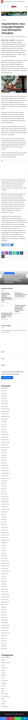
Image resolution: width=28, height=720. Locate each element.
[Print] (3, 256)
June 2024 (3, 455)
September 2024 (5, 447)
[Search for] (26, 7)
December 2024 (5, 439)
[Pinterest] (6, 253)
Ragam (2, 691)
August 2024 (4, 450)
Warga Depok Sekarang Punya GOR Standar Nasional (21, 294)
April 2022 (3, 522)
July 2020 (3, 576)
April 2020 (3, 584)
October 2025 (4, 414)
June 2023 (3, 486)
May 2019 (3, 612)
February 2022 (4, 527)
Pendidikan (4, 683)
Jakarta (3, 665)
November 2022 (5, 504)
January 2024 (4, 468)
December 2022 (5, 501)
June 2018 (3, 640)
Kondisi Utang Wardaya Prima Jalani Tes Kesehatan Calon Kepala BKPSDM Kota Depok (7, 296)
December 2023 (5, 470)
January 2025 (4, 437)
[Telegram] (17, 253)
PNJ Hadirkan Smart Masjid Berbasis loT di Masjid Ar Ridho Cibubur (7, 315)
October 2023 (4, 475)
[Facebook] (3, 253)
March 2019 (4, 617)
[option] (14, 276)
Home (4, 20)
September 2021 (5, 540)
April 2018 (3, 645)
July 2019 (3, 607)
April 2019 (3, 615)
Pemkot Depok (4, 680)
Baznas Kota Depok (5, 657)
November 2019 (5, 596)
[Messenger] (10, 253)
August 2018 (4, 635)
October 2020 (4, 568)
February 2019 (4, 620)
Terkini (2, 698)
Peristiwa (3, 685)
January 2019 (4, 622)
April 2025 (3, 429)
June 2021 (3, 548)
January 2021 (4, 560)
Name (3, 351)
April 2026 (3, 398)
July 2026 (3, 390)
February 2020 (4, 589)
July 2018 (3, 638)
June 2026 (3, 393)
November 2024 (5, 442)
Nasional (3, 670)
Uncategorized (4, 706)
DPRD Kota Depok (5, 662)
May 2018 (3, 643)
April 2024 (3, 460)
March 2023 (4, 493)
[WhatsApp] (14, 253)
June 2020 (3, 578)
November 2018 (5, 627)
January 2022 (4, 529)
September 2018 (5, 633)
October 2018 (4, 630)
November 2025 (5, 411)
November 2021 (5, 535)
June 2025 (3, 424)
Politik (2, 688)
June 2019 (3, 609)
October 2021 (4, 537)
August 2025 (4, 419)
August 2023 (4, 481)
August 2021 (4, 542)
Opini (2, 678)
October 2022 (4, 506)
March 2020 (4, 586)
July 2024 (3, 452)
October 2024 (4, 444)
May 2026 (3, 395)
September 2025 (5, 416)
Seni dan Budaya (5, 696)
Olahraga (3, 675)
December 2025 (5, 408)
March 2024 (4, 462)
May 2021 (3, 550)
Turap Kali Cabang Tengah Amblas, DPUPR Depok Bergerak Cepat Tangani (20, 308)
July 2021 (3, 545)
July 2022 (3, 514)
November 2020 (5, 566)
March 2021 (4, 555)
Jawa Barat (7, 274)
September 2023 (5, 478)
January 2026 (4, 406)
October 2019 (4, 599)
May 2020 (3, 581)
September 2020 (5, 571)
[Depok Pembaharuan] (14, 6)
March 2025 (4, 432)
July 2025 (3, 421)
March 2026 (4, 401)
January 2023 (4, 499)
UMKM (3, 703)
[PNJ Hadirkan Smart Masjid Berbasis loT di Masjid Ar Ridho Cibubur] (7, 308)
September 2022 (5, 509)
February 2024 (4, 465)
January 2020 (4, 591)
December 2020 (5, 563)
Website (3, 365)
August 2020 (4, 573)
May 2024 (3, 457)
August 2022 (4, 511)
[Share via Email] (21, 253)
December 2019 (5, 594)
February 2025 (4, 434)
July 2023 (3, 483)
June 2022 (3, 517)
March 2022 (4, 524)
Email (3, 358)
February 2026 (4, 403)
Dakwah (3, 660)
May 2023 (3, 488)
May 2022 (3, 519)
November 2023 (5, 473)
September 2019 (5, 602)
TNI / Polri (3, 701)
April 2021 (3, 553)
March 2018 (4, 648)
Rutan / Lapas (4, 693)
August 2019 (4, 604)
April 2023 (3, 491)
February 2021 (4, 558)
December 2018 (5, 625)
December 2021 (5, 532)
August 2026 (4, 388)
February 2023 (4, 496)
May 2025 (3, 426)
